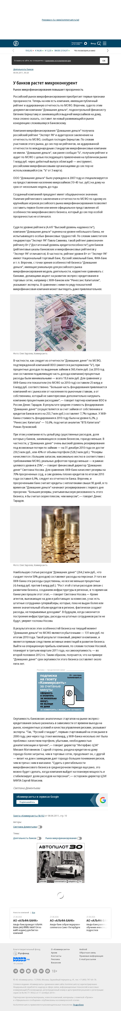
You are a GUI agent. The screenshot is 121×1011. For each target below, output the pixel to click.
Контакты (56, 956)
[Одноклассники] (34, 971)
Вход (93, 43)
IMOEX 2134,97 (61, 50)
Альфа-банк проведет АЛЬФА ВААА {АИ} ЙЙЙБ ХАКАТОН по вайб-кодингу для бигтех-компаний (27, 928)
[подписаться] (40, 827)
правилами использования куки (58, 60)
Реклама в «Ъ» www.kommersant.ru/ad (60, 19)
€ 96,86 (38, 50)
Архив (54, 952)
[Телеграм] (15, 971)
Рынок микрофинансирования (61, 838)
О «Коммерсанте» (60, 949)
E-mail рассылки (87, 959)
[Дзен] (28, 971)
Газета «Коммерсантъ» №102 (28, 815)
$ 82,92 (29, 50)
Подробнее (78, 1004)
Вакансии (56, 962)
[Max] (47, 971)
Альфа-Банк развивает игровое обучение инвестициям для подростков (101, 927)
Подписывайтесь (27, 802)
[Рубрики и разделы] (104, 43)
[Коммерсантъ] (16, 43)
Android (83, 949)
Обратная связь (87, 952)
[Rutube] (41, 971)
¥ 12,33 (48, 50)
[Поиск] (99, 43)
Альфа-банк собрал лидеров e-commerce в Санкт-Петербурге (65, 926)
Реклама (55, 959)
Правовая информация (91, 956)
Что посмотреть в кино (84, 50)
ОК (103, 60)
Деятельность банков (23, 69)
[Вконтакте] (22, 971)
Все (33, 912)
